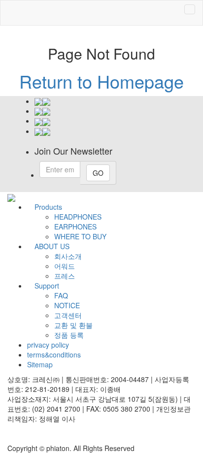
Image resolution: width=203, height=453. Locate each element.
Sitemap (40, 364)
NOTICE (67, 305)
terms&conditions (54, 354)
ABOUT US (51, 246)
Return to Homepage (101, 81)
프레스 (64, 276)
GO (98, 173)
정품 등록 (69, 335)
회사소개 (68, 256)
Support (46, 286)
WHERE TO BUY (80, 236)
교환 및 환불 (73, 325)
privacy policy (48, 345)
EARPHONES (75, 226)
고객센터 (68, 315)
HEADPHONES (78, 217)
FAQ (61, 295)
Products (48, 207)
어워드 (64, 266)
